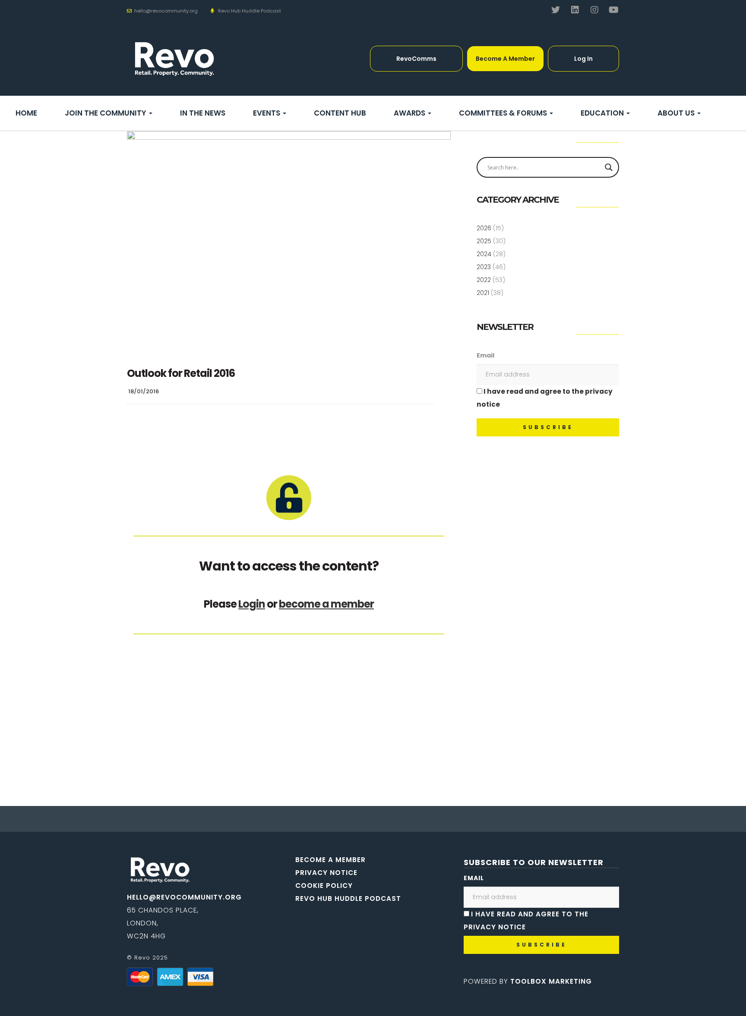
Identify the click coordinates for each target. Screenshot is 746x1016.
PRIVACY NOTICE (326, 872)
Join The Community (106, 113)
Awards (410, 113)
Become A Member (505, 58)
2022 (484, 280)
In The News (202, 113)
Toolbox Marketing (551, 981)
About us (676, 113)
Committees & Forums (504, 113)
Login (251, 604)
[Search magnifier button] (609, 167)
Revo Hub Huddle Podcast (249, 10)
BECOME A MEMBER (330, 859)
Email (485, 355)
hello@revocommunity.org (184, 897)
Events (267, 113)
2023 (484, 267)
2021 (483, 292)
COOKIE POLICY (324, 885)
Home (26, 113)
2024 (484, 254)
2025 (484, 241)
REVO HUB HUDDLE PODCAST (348, 898)
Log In (583, 58)
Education (603, 113)
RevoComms (416, 58)
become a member (326, 604)
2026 (484, 228)
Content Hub (340, 113)
